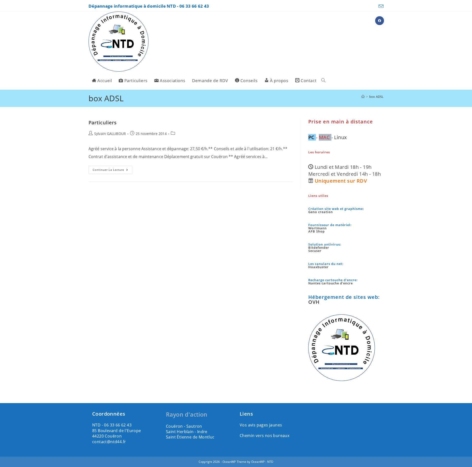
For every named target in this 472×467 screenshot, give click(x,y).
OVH (314, 302)
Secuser (315, 250)
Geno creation (320, 212)
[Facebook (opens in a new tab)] (379, 20)
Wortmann (317, 228)
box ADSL (376, 96)
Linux (340, 137)
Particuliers (102, 122)
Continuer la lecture (112, 169)
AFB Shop (316, 231)
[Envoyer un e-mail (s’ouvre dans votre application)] (381, 6)
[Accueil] (363, 96)
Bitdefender (318, 247)
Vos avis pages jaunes (261, 425)
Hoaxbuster (318, 267)
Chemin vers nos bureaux (264, 435)
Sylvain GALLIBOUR (110, 133)
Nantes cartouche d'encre (330, 283)
